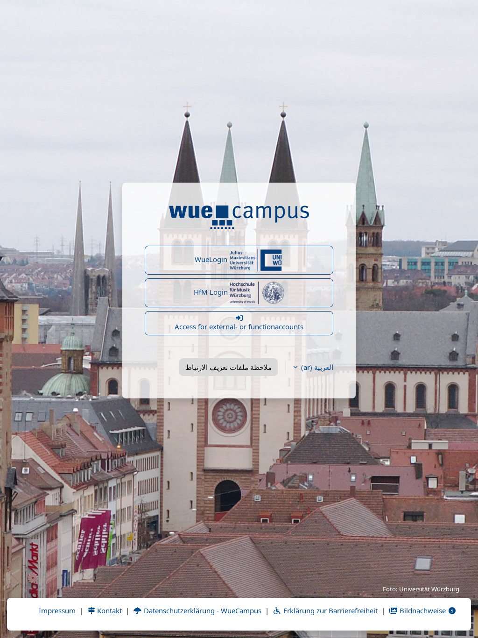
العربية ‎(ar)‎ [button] (316, 367)
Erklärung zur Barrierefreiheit (329, 610)
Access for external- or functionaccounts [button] (239, 326)
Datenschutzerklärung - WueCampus (201, 610)
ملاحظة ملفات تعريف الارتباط (228, 367)
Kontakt (108, 610)
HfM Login (212, 292)
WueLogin (212, 259)
